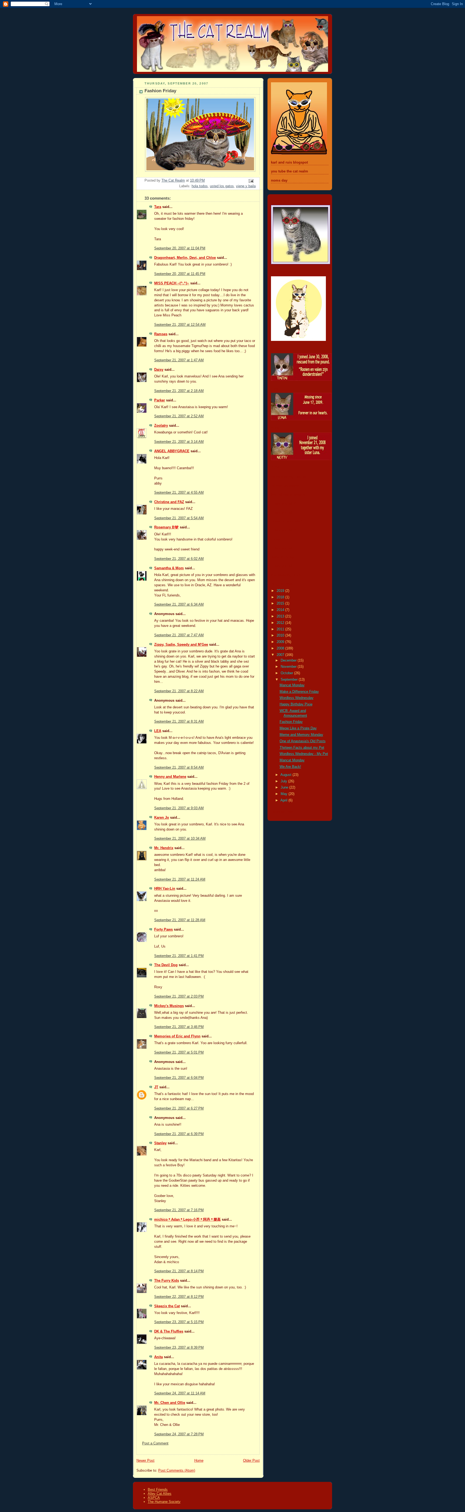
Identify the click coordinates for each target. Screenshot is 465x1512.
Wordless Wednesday (296, 698)
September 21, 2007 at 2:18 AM (179, 391)
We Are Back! (290, 767)
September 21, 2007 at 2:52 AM (179, 416)
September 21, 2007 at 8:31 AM (179, 721)
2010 (281, 635)
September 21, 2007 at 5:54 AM (179, 518)
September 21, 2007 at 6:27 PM (179, 1108)
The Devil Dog (166, 965)
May (284, 794)
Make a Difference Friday (299, 692)
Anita (158, 1357)
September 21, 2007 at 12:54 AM (180, 325)
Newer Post (145, 1460)
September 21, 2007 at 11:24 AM (179, 879)
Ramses (160, 334)
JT (156, 1087)
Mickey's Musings (169, 1006)
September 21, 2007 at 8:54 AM (179, 767)
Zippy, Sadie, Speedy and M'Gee (181, 645)
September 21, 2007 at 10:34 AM (180, 838)
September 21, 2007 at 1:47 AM (179, 360)
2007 (281, 655)
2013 (281, 616)
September (290, 679)
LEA (157, 731)
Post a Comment (155, 1443)
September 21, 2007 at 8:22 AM (179, 691)
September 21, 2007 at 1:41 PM (179, 956)
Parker (159, 400)
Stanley (160, 1143)
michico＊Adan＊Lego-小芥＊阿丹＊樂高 (187, 1219)
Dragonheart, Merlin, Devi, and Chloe (185, 258)
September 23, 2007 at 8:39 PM (179, 1348)
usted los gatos (222, 186)
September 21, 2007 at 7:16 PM (179, 1210)
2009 (281, 642)
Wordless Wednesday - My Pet (304, 754)
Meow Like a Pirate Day (298, 728)
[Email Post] (251, 181)
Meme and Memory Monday (301, 735)
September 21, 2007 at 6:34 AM (179, 604)
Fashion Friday (291, 722)
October (287, 673)
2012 (281, 623)
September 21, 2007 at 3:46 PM (179, 1027)
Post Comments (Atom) (176, 1470)
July (284, 781)
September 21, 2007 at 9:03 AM (179, 808)
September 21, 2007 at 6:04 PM (179, 1078)
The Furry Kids (166, 1281)
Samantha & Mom (169, 568)
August (286, 775)
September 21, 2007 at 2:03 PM (179, 996)
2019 (281, 591)
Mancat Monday (292, 685)
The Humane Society (164, 1502)
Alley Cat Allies (159, 1494)
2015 (281, 603)
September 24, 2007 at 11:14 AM (179, 1393)
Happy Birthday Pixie (296, 704)
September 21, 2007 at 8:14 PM (179, 1271)
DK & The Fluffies (168, 1331)
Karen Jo (161, 817)
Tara (157, 207)
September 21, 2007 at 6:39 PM (179, 1134)
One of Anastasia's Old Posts (303, 741)
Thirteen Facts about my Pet (302, 748)
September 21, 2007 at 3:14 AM (179, 442)
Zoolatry (161, 426)
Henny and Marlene (170, 777)
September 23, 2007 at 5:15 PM (179, 1322)
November (289, 667)
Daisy (158, 370)
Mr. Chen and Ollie (169, 1403)
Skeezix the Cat (167, 1306)
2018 (281, 597)
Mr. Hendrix (163, 848)
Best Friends (158, 1490)
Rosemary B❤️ (166, 527)
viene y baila (246, 186)
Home (198, 1460)
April (284, 800)
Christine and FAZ (169, 502)
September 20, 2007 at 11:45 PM (179, 274)
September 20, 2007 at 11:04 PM (179, 248)
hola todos (200, 186)
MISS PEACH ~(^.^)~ (171, 283)
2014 (281, 610)
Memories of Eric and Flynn (177, 1036)
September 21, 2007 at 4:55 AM (179, 492)
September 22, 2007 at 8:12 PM (179, 1297)
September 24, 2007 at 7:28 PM (179, 1434)
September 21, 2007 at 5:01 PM (179, 1052)
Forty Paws (163, 929)
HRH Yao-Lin (164, 889)
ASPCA (154, 1498)
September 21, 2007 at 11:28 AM (179, 920)
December (289, 660)
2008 (281, 648)
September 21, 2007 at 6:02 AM (179, 559)
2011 (281, 629)
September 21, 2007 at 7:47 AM (179, 635)
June (285, 787)
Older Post (251, 1460)
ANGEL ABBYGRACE (171, 451)
